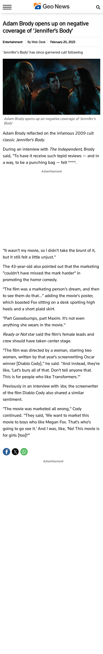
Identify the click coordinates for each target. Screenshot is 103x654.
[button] (6, 451)
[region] (51, 208)
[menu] (6, 7)
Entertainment (13, 42)
